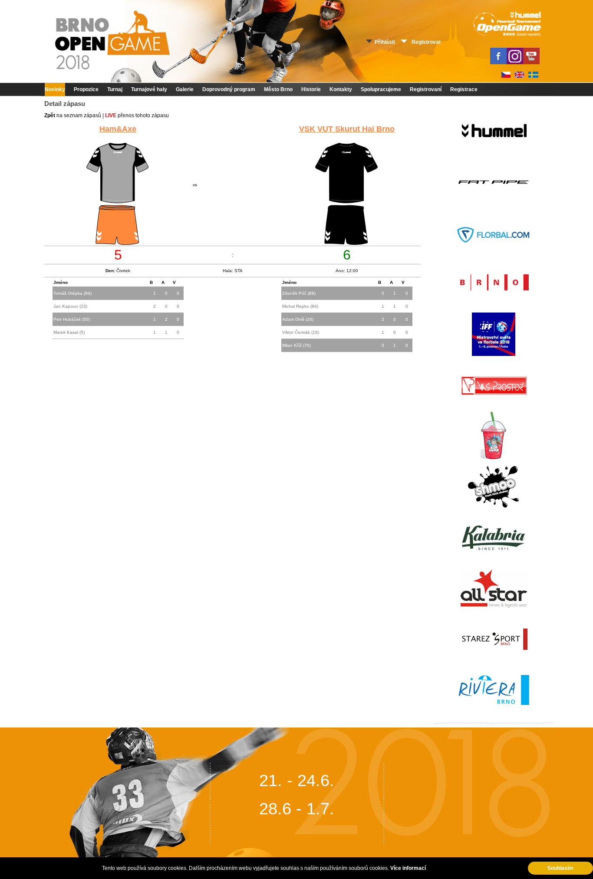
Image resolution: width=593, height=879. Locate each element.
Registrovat (426, 42)
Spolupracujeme (381, 89)
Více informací (408, 868)
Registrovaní (425, 89)
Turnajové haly (149, 89)
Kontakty (340, 89)
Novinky (55, 89)
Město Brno (278, 89)
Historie (311, 89)
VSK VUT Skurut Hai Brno (347, 129)
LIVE (110, 115)
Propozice (86, 89)
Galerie (185, 89)
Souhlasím (560, 868)
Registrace (464, 89)
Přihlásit (385, 42)
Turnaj (114, 89)
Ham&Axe (117, 129)
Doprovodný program (228, 89)
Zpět (49, 115)
